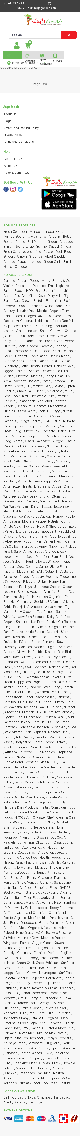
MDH (9, 908)
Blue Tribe (26, 702)
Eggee (8, 371)
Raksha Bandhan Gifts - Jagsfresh (28, 802)
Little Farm (37, 622)
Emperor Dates (40, 687)
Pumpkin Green (27, 256)
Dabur (33, 531)
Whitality (9, 617)
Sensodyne (63, 882)
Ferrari (47, 366)
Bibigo (8, 983)
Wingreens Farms (16, 943)
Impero (10, 306)
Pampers (10, 421)
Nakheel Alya (59, 667)
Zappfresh (40, 993)
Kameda (59, 381)
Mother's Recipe (53, 938)
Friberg (71, 1068)
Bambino (41, 887)
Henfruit (38, 722)
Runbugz (38, 872)
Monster (31, 762)
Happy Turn (58, 581)
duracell (70, 707)
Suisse (59, 1003)
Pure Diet (43, 556)
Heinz (71, 983)
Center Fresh (53, 541)
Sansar (34, 371)
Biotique (69, 301)
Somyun (36, 998)
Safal (7, 316)
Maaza (47, 466)
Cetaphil (51, 571)
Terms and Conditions (18, 141)
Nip (71, 1028)
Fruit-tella (10, 642)
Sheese (61, 346)
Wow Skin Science (32, 617)
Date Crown (23, 301)
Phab (7, 511)
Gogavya (53, 1018)
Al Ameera (35, 607)
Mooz (56, 471)
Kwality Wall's (24, 908)
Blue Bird (65, 652)
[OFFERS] (29, 55)
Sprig (17, 431)
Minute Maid (12, 526)
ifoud (30, 561)
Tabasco (11, 1053)
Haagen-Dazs (34, 316)
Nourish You (26, 311)
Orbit (7, 607)
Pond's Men (54, 341)
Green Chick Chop (30, 963)
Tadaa (18, 316)
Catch (33, 637)
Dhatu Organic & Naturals (38, 928)
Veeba (70, 341)
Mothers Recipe (34, 521)
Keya (42, 296)
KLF (39, 702)
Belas (31, 852)
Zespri (50, 742)
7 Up (7, 326)
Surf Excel (66, 973)
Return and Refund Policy (21, 128)
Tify (28, 983)
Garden (39, 757)
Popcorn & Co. (55, 792)
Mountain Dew (29, 938)
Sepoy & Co (61, 280)
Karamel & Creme (45, 988)
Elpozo (56, 1048)
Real (62, 757)
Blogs (7, 121)
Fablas (8, 321)
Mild (71, 717)
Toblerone (62, 1053)
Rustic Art (58, 727)
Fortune (18, 632)
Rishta (19, 386)
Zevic (38, 551)
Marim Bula (11, 491)
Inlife (20, 587)
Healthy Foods (51, 857)
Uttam (61, 742)
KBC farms (53, 601)
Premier (63, 396)
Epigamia (67, 988)
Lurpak (17, 1048)
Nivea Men (27, 1033)
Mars (53, 737)
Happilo (42, 908)
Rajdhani (40, 732)
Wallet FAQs (11, 165)
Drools (23, 306)
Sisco (65, 692)
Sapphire (56, 546)
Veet (46, 471)
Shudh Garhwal (51, 331)
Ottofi (25, 847)
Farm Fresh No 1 (15, 637)
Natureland (11, 842)
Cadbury (38, 576)
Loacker (9, 591)
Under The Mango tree (20, 857)
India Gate (57, 682)
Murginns (19, 436)
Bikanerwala (57, 406)
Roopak (28, 627)
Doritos (53, 953)
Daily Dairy (30, 496)
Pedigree (10, 837)
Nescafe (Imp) (58, 732)
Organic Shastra (15, 622)
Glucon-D (12, 336)
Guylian (45, 1063)
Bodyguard (38, 958)
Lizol (25, 1028)
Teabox (54, 958)
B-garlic (9, 391)
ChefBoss (11, 877)
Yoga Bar (40, 682)
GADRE (65, 887)
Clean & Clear (66, 817)
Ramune (9, 280)
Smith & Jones (31, 1008)
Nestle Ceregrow (16, 747)
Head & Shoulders (51, 526)
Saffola (39, 301)
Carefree (10, 928)
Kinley (38, 416)
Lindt (57, 501)
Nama (28, 737)
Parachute (11, 767)
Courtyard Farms (59, 316)
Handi (29, 697)
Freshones (27, 1073)
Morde (42, 311)
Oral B (23, 998)
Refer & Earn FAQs (16, 172)
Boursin (44, 1068)
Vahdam (23, 506)
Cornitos (10, 702)
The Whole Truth (42, 396)
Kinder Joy (32, 431)
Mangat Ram (12, 897)
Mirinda (45, 501)
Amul (62, 717)
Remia (18, 441)
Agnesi (38, 1053)
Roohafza (10, 1013)
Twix (48, 1053)
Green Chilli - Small (58, 261)
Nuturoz (21, 531)
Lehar (30, 948)
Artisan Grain (62, 486)
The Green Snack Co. (46, 837)
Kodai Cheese (29, 346)
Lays (29, 587)
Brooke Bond (13, 762)
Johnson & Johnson (35, 727)
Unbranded (42, 351)
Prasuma (61, 877)
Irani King (44, 1073)
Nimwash (24, 652)
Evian (61, 827)
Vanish (8, 286)
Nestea (59, 1073)
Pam (6, 632)
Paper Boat (11, 1028)
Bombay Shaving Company (23, 1058)
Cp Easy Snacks (58, 657)
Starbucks (29, 546)
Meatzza (9, 998)
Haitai (44, 807)
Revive (62, 336)
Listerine (10, 1023)
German (71, 541)
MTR (68, 837)
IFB (28, 386)
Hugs (65, 446)
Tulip (23, 1013)
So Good (36, 792)
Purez (39, 326)
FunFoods (11, 1008)
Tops (19, 983)
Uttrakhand (66, 491)
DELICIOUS (45, 822)
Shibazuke (37, 456)
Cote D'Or (20, 446)
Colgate (55, 627)
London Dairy (44, 461)
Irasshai (9, 571)
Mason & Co (56, 456)
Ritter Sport (29, 767)
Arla (19, 737)
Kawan (59, 943)
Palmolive (10, 576)
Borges (69, 511)
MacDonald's (38, 918)
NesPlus (70, 747)
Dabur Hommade (29, 717)
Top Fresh (50, 1083)
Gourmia (50, 717)
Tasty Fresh (12, 341)
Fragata (35, 672)
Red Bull (9, 481)
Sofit (21, 471)
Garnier (21, 371)
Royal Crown (22, 657)
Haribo (58, 516)
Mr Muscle (55, 391)
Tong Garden (67, 767)
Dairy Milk (55, 296)
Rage (28, 887)
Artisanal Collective (19, 752)
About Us (9, 114)
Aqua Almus (54, 607)
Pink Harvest (59, 918)
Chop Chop (46, 852)
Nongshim (54, 511)
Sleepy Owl (23, 667)
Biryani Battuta (14, 797)
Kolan (62, 928)
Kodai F (44, 411)
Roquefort (45, 401)
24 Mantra (23, 757)
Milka (69, 391)
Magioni (43, 948)
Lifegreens (42, 486)
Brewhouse (59, 993)
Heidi (70, 702)
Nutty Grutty (25, 932)
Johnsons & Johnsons (47, 306)
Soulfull (36, 747)
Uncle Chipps (60, 356)
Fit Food (48, 451)
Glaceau (9, 501)
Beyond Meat (28, 812)
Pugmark (45, 882)
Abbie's (19, 827)
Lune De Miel (38, 1078)
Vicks (29, 782)
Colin (65, 521)
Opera (55, 1078)
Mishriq (23, 978)
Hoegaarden (13, 697)
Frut (51, 286)
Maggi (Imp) (26, 571)
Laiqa (19, 782)
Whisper (54, 561)
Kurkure (68, 862)
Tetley (49, 1008)
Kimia (7, 381)
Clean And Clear (25, 1063)
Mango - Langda (42, 231)
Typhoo (30, 526)
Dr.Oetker (12, 546)
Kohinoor (37, 1038)
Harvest (34, 451)
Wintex (34, 466)
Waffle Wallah (45, 697)
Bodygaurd (23, 742)
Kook (47, 892)
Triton (47, 672)
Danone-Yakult (49, 361)
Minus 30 (62, 637)
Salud (57, 421)
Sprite (36, 642)
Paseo (69, 371)
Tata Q (17, 887)
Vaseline (10, 516)
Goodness (48, 832)
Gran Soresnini (46, 290)
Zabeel (9, 932)
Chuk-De (48, 777)
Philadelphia (53, 998)
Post (7, 396)
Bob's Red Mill (63, 321)
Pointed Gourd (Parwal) (20, 236)
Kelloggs (31, 707)
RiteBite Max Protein (52, 1033)
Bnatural (66, 1083)
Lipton (71, 386)
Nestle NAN (12, 461)
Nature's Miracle (60, 712)
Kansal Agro (27, 411)
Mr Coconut (25, 321)
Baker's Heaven (30, 591)
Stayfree (61, 401)
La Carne (42, 566)
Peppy (35, 280)
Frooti (8, 682)
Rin (39, 541)
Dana (7, 902)
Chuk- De (21, 958)
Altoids (10, 812)
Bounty (61, 802)
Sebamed (29, 968)
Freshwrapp (42, 481)
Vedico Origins (45, 647)
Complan (26, 647)
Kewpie (47, 346)
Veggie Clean (42, 943)
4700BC (21, 817)
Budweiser (62, 506)
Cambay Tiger (14, 948)
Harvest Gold (64, 366)
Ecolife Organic (15, 918)
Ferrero (9, 882)
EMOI (70, 376)
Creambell (13, 712)
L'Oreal (24, 642)
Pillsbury (29, 581)
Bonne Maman (50, 812)
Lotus (58, 747)
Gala (7, 867)
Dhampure (25, 406)
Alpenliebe (13, 541)
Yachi (55, 692)
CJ (72, 918)
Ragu (24, 426)
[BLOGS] (57, 55)
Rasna (8, 742)
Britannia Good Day (39, 772)
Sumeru (39, 391)
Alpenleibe (58, 536)
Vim (19, 331)
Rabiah (23, 280)
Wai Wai (9, 506)
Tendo (35, 366)
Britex (56, 1063)
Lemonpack (27, 401)
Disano (50, 652)
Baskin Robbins (15, 792)
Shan (7, 827)
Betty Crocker (25, 611)
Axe (29, 797)
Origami (21, 672)
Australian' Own (15, 662)
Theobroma (23, 351)
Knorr (23, 837)
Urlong (44, 496)
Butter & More (56, 1028)
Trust (68, 677)
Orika (66, 361)
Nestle (51, 968)
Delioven (48, 371)
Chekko (11, 1073)
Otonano (58, 496)
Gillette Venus (32, 491)
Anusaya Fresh (14, 1043)
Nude (52, 847)
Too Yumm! (20, 396)
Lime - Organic (50, 236)
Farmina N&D (52, 902)
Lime (38, 251)
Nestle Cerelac (44, 827)
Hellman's (63, 1013)
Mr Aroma (61, 481)
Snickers (28, 336)
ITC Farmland (39, 662)
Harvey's (55, 1023)
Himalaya (41, 797)
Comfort (40, 406)
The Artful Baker (45, 476)
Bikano (8, 737)
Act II (20, 892)
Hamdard (39, 847)
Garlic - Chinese (15, 266)
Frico (54, 887)
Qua (62, 762)
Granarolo (33, 892)
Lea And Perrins (37, 1048)
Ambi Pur (69, 1048)
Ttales (63, 431)
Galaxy (58, 672)
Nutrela (54, 521)
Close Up (10, 426)
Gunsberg (11, 366)
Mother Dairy (42, 386)
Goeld (39, 601)
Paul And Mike (25, 296)
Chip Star (37, 978)
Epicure (60, 872)
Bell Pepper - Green (43, 241)
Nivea (72, 727)
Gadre (51, 757)
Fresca (8, 757)
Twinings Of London (37, 842)
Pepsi (67, 561)
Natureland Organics (31, 912)
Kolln (34, 1003)
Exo (68, 617)
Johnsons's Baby (16, 1018)
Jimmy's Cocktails (59, 1038)
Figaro (8, 1038)
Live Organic (62, 892)
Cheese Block (14, 361)
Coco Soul (67, 737)
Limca (65, 787)
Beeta (62, 591)
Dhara (27, 461)
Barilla (55, 862)
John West (13, 822)
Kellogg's (10, 1083)
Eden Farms (14, 772)
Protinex (58, 1068)
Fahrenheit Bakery (17, 722)
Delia (62, 968)
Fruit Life (9, 346)
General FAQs (13, 159)
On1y (65, 1018)
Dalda (17, 511)
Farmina (40, 953)
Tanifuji (63, 832)
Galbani (18, 561)
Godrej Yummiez (51, 922)
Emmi (71, 456)
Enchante (49, 431)
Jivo (41, 968)
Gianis (30, 441)
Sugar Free (36, 436)
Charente (45, 877)
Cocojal (9, 566)
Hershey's (37, 446)
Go (69, 682)
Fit (29, 827)
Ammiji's (50, 591)
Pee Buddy (37, 1013)
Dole (69, 672)
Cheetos (23, 376)
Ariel (43, 1023)
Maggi (21, 1068)
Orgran (69, 1023)
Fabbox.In (24, 416)
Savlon (59, 386)
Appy (43, 546)
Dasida (38, 652)
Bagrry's (44, 426)
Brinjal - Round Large (19, 246)
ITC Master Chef (42, 817)
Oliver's (69, 601)
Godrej (8, 892)
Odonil (32, 361)
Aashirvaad (65, 777)
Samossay (36, 1043)
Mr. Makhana (13, 707)
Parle (9, 531)
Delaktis (33, 777)
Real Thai (33, 471)
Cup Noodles (45, 752)
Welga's (52, 576)
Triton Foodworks (37, 897)
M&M (40, 932)
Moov (46, 280)
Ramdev (9, 471)
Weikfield (61, 466)
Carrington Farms (47, 787)
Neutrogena (48, 973)
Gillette (42, 627)
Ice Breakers (28, 516)
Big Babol (23, 993)
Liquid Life (63, 772)
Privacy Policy (12, 134)
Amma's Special (15, 456)
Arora (41, 336)
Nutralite (69, 421)
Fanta (34, 832)
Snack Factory (27, 862)
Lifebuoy (23, 872)
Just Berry (11, 922)
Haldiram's (43, 321)
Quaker (61, 1008)
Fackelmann (39, 356)
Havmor (25, 988)
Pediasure (23, 286)
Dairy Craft (55, 617)
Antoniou (10, 1078)
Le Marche (47, 767)
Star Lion (22, 1038)
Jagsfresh (27, 597)
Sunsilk (61, 611)
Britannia (29, 712)
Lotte (25, 366)
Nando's (37, 1028)
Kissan (8, 331)
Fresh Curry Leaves (18, 251)
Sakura (15, 521)
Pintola (71, 526)
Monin (56, 948)
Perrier (25, 1053)
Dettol (61, 852)
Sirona (66, 632)
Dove (51, 336)
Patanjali (19, 607)
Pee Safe (40, 667)
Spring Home (55, 376)
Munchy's (33, 902)
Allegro (58, 441)
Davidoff (21, 356)
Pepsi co (40, 286)
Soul (30, 556)
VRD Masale (53, 416)
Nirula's (68, 501)
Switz (48, 747)
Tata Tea (46, 637)
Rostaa (8, 587)
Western (43, 692)
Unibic (43, 581)
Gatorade (21, 1003)
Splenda (29, 822)
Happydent (48, 531)
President (10, 832)
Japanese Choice (47, 587)
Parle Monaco (23, 867)
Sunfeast (68, 963)
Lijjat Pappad (55, 983)
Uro (55, 426)
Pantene (49, 642)
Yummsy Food (30, 1083)
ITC (54, 762)
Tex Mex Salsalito (59, 932)
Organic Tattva (60, 311)
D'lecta (40, 561)
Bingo (72, 536)
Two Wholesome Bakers (43, 677)
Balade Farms (33, 341)
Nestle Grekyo (14, 777)
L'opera (21, 687)
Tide (22, 1078)
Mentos (37, 376)
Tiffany (59, 702)
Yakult (44, 707)
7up (33, 426)
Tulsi (51, 1013)
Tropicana (65, 752)
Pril (49, 872)
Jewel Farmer (23, 326)
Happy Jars (23, 682)
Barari (46, 381)
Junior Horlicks (23, 692)
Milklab (8, 376)
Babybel (62, 822)
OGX (47, 421)
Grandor (41, 737)
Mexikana (66, 476)
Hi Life (8, 782)
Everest (38, 983)
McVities (53, 436)
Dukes (24, 576)
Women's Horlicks (26, 381)
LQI (7, 561)
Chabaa (70, 331)
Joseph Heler (34, 511)
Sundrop (69, 902)
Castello (65, 571)
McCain (67, 1078)
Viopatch (25, 481)
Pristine (69, 627)
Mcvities (41, 867)
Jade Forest (61, 897)
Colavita (9, 978)
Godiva (56, 662)
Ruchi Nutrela (28, 501)
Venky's (46, 1003)
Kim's (24, 832)
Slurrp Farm (59, 566)
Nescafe (62, 461)
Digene (9, 717)
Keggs (8, 973)
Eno (45, 536)
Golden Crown (26, 973)
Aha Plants (28, 877)
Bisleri (44, 862)
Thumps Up (22, 476)
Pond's (8, 466)
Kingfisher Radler (59, 326)
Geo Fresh (11, 968)
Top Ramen (45, 611)
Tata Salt (37, 1018)
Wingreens (11, 496)
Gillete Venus (27, 882)
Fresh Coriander (15, 231)
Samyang (10, 1033)
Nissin (45, 762)
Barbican (10, 988)
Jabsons (63, 697)
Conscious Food (63, 807)
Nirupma (53, 446)
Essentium (54, 301)
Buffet (32, 1068)
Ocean (68, 587)
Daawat (46, 516)
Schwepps (13, 581)
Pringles (9, 411)
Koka (7, 657)
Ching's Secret (30, 421)
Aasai (7, 351)
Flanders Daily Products (21, 807)
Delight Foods (42, 506)
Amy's (28, 551)
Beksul (8, 993)
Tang (57, 687)
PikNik (42, 712)
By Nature (64, 451)
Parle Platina (59, 797)
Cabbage (66, 241)
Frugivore (52, 1043)
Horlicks (9, 401)
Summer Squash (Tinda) (54, 246)
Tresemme (68, 576)
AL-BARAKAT (13, 677)
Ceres (39, 742)
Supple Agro (28, 1023)
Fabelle (70, 978)
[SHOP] (12, 55)
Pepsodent (29, 922)
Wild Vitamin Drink (18, 732)
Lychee (36, 261)
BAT (39, 571)
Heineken (30, 331)
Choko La (24, 391)
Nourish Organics (49, 597)
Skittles (50, 491)
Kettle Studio (35, 632)
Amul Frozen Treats (18, 486)
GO (69, 35)
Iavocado (43, 441)
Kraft (7, 887)
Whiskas (53, 963)
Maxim (39, 657)
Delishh (56, 707)
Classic (59, 842)
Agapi (48, 702)
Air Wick (9, 938)
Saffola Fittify (45, 782)
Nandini (9, 406)
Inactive (22, 466)
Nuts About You (15, 451)
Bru (60, 371)
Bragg (56, 411)
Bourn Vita (54, 978)
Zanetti (18, 902)
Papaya (23, 261)
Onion (61, 231)
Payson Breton (29, 536)
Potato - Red (53, 251)
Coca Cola (25, 566)
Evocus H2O (24, 290)
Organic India (59, 912)
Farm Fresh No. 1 (64, 556)
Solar (57, 351)
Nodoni (29, 541)
